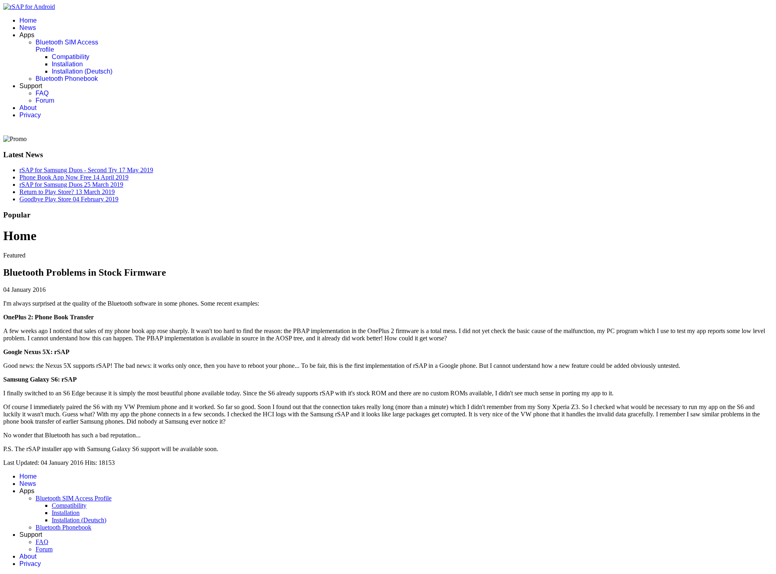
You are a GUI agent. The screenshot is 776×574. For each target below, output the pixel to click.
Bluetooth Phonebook (67, 78)
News (27, 27)
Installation (67, 64)
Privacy (30, 115)
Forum (45, 100)
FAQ (42, 93)
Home (28, 20)
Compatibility (70, 56)
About (27, 107)
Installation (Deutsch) (82, 71)
